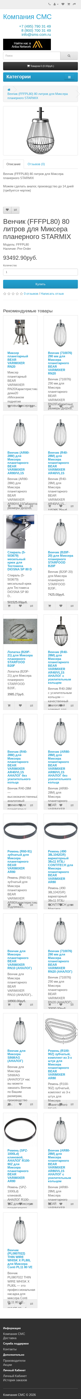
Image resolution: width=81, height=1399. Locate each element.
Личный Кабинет (15, 1376)
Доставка (9, 1338)
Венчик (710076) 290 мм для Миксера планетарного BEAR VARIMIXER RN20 (60, 363)
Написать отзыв (52, 293)
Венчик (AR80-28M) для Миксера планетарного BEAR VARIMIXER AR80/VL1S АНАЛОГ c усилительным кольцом (59, 1166)
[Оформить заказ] (74, 4)
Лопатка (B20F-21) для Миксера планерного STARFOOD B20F (20, 658)
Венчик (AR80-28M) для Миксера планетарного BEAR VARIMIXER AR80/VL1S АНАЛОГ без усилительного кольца (59, 767)
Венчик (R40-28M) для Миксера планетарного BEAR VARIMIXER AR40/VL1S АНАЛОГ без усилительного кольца (19, 767)
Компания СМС (27, 17)
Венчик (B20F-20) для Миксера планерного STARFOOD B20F (60, 559)
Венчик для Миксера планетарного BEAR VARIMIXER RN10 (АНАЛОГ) (19, 959)
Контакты (10, 1349)
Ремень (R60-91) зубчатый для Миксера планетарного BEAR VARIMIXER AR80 (19, 862)
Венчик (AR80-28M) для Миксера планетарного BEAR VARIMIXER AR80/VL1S (18, 463)
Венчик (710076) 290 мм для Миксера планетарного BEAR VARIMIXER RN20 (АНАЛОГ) (60, 961)
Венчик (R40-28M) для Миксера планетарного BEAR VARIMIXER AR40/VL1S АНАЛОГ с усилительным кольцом (59, 667)
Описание (13, 164)
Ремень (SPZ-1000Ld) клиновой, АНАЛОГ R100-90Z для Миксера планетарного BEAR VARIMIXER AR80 (18, 1166)
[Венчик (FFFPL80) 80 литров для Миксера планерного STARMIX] (40, 130)
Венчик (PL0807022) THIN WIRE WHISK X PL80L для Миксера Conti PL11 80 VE (19, 1258)
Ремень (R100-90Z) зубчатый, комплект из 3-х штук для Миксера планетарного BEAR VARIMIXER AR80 (60, 1064)
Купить (40, 284)
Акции (7, 1364)
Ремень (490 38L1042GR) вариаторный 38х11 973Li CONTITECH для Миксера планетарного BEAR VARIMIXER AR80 (60, 867)
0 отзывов (31, 293)
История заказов (15, 1380)
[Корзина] (68, 4)
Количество (10, 265)
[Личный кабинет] (56, 4)
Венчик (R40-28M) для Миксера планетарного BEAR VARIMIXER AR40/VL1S (58, 463)
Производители (14, 1360)
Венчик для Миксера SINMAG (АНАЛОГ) (16, 1056)
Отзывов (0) (36, 164)
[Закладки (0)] (62, 4)
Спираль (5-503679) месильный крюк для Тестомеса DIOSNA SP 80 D (19, 560)
